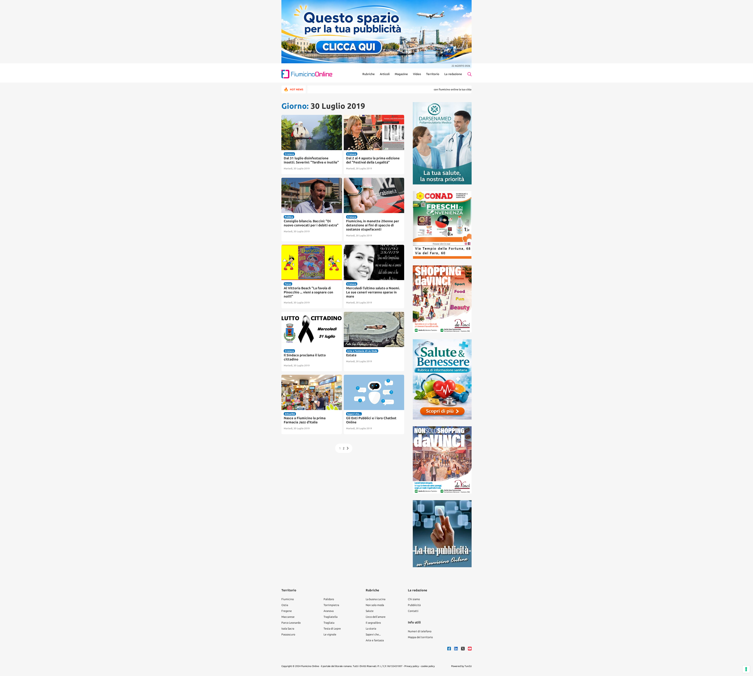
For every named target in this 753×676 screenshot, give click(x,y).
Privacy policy (411, 666)
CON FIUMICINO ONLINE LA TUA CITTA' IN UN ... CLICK (428, 89)
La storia (371, 628)
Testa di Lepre (332, 628)
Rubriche (368, 74)
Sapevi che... (373, 634)
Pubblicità (414, 605)
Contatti (413, 610)
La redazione (453, 74)
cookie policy (428, 666)
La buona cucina (375, 599)
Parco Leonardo (291, 622)
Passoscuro (288, 634)
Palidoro (329, 599)
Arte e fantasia (375, 640)
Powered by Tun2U (461, 666)
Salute (370, 610)
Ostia (284, 605)
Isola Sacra (287, 628)
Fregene (286, 610)
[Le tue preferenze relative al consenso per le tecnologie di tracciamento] (746, 669)
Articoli (385, 74)
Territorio (432, 74)
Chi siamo (414, 599)
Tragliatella (330, 616)
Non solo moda (375, 605)
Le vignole (330, 634)
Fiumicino (287, 599)
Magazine (401, 74)
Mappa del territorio (420, 637)
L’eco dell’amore (376, 616)
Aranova (329, 610)
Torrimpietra (331, 605)
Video (417, 74)
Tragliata (329, 622)
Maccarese (288, 616)
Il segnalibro (373, 622)
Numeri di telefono (419, 631)
